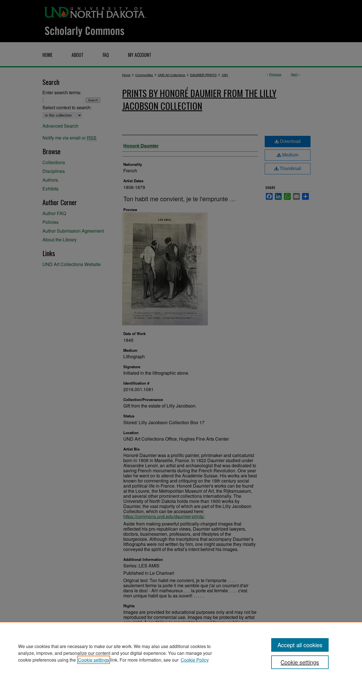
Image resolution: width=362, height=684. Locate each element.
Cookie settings (93, 660)
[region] (181, 653)
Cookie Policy (195, 660)
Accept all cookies (299, 645)
